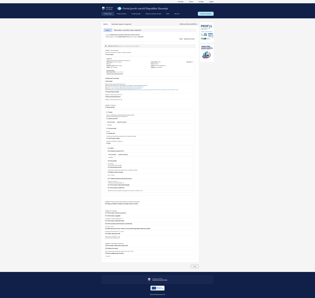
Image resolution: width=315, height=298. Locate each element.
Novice (191, 1)
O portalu (181, 1)
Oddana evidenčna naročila (153, 14)
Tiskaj (180, 39)
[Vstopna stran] (119, 8)
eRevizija (176, 14)
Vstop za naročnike (205, 14)
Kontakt (201, 1)
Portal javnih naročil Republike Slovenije (145, 8)
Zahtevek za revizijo (189, 39)
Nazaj (194, 266)
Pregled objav (108, 14)
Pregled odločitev (122, 14)
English (211, 1)
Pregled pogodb (136, 14)
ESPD (167, 14)
